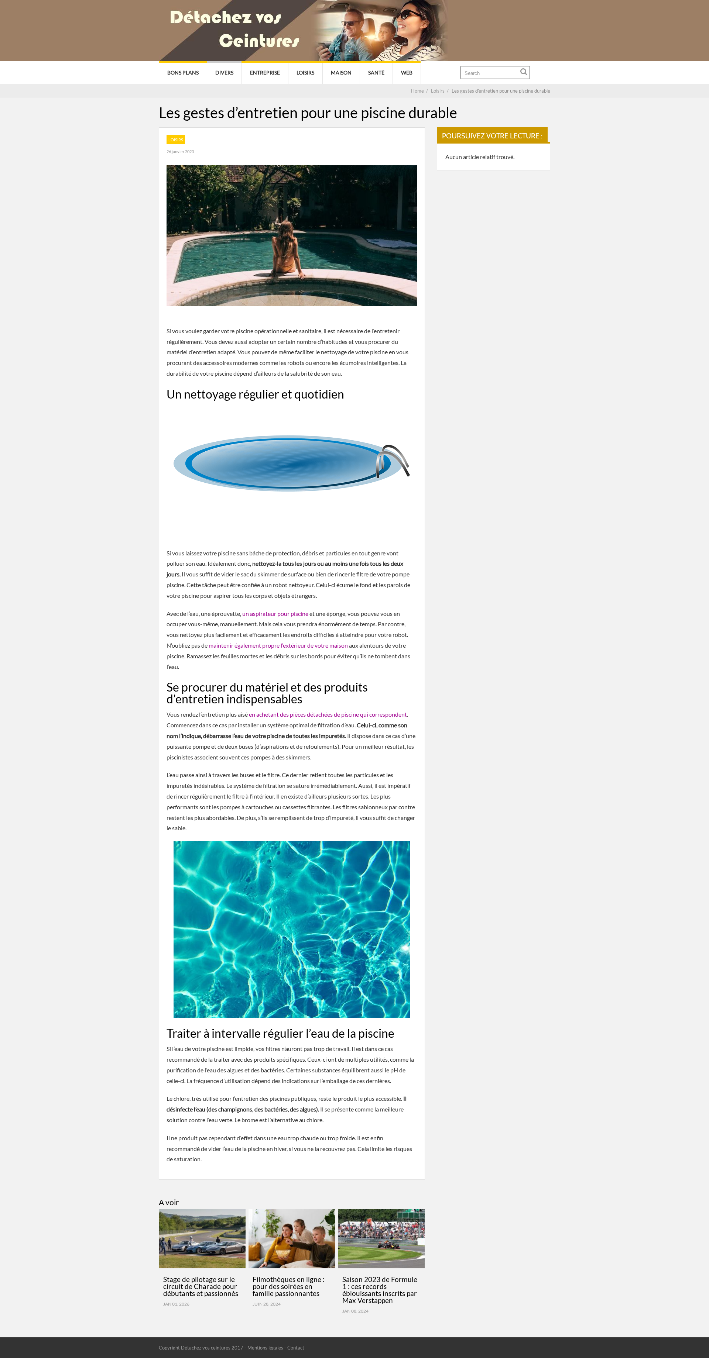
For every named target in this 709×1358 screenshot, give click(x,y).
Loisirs (305, 72)
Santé (376, 72)
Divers (224, 72)
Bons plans (183, 72)
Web (406, 72)
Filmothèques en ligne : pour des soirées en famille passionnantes (289, 1286)
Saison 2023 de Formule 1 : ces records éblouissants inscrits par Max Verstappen (379, 1289)
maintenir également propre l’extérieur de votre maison (278, 645)
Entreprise (265, 72)
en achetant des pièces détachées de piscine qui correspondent (328, 714)
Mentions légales (265, 1348)
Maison (341, 72)
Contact (295, 1348)
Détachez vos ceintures (205, 1348)
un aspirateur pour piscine (275, 613)
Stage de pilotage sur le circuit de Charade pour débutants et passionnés (200, 1286)
